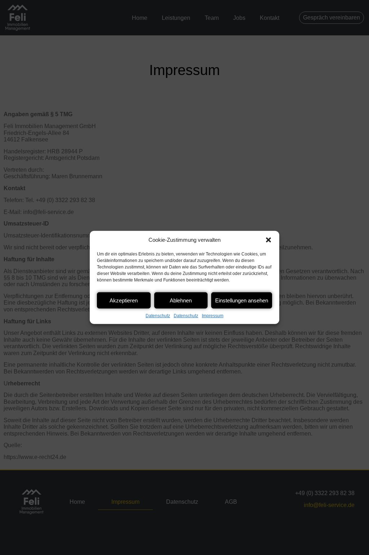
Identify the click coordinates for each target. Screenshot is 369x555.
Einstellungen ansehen (241, 300)
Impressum (212, 315)
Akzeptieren (124, 300)
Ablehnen (181, 300)
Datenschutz (158, 315)
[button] (268, 240)
